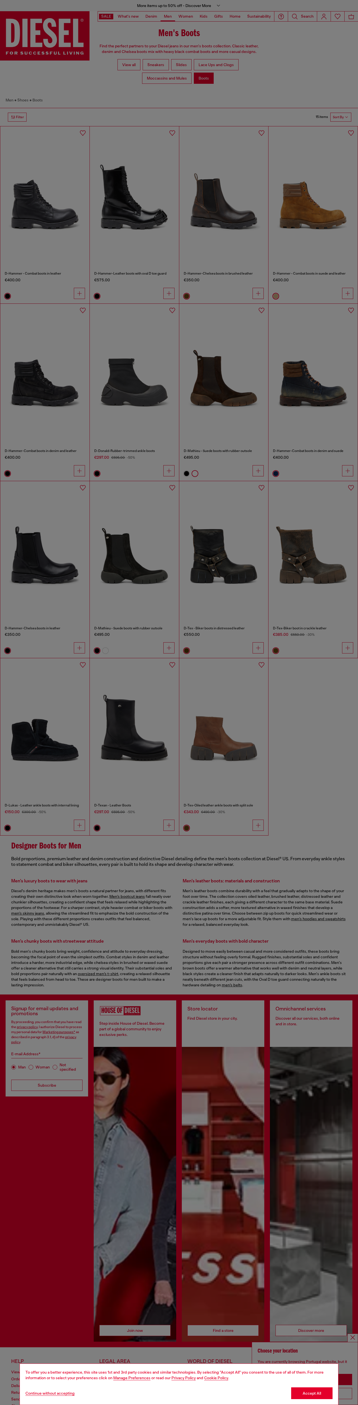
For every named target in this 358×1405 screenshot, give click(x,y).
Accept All (312, 1393)
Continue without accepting (50, 1393)
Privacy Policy (183, 1378)
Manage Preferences (131, 1378)
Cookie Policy (216, 1378)
